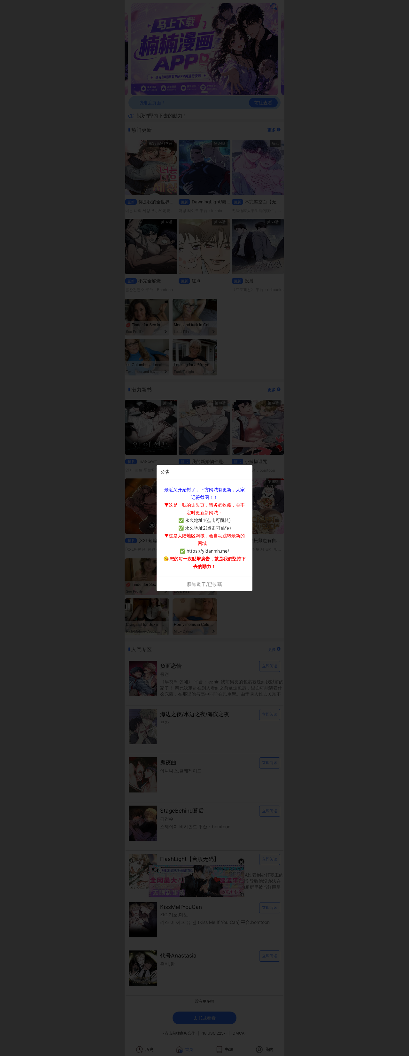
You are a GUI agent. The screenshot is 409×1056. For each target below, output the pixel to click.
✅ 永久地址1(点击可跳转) (204, 520)
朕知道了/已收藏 (204, 584)
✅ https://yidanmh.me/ (204, 551)
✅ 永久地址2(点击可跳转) (204, 528)
